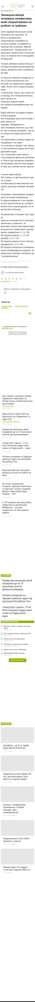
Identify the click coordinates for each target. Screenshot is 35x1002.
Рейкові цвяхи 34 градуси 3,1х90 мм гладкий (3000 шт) (17, 868)
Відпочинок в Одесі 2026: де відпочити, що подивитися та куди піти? (16, 416)
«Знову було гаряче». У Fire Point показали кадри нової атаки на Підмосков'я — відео (16, 445)
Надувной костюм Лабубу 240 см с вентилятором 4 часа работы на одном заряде (17, 776)
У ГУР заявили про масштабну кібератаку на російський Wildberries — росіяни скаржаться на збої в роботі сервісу (16, 507)
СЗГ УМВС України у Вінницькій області (15, 267)
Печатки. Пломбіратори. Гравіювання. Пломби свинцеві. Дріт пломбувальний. (14, 809)
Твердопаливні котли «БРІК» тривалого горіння (16, 839)
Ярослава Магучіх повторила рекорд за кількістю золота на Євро (16, 473)
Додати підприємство (17, 660)
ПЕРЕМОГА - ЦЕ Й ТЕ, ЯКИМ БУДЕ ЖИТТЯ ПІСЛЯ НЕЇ (16, 747)
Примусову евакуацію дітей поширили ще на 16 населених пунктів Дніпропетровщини (17, 432)
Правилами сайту (7, 328)
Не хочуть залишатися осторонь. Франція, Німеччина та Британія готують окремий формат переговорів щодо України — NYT (16, 488)
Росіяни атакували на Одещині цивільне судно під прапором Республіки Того (17, 459)
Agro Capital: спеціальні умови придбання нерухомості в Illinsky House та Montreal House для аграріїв (17, 400)
